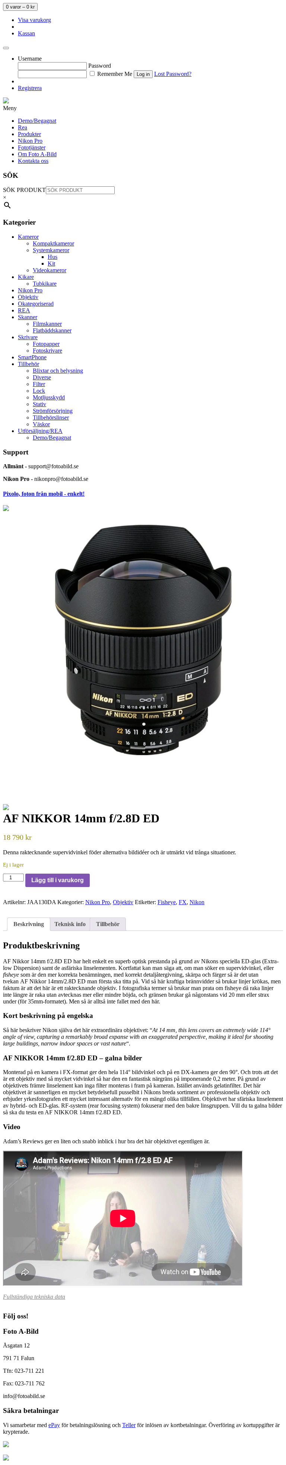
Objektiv (28, 297)
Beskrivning (28, 924)
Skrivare (28, 337)
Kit (51, 263)
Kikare (26, 277)
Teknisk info (70, 924)
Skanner (27, 317)
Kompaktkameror (53, 243)
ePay (54, 1425)
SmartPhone (32, 357)
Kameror (28, 237)
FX (183, 902)
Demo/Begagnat (52, 437)
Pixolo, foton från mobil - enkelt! (44, 494)
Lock (39, 391)
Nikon (197, 902)
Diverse (42, 377)
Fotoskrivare (47, 350)
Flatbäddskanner (52, 330)
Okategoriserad (36, 304)
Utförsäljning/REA (40, 431)
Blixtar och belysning (58, 370)
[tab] (28, 924)
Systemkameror (51, 250)
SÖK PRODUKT (24, 190)
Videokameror (49, 270)
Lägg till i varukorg (57, 880)
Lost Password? (172, 74)
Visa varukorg (34, 20)
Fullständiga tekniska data (34, 1297)
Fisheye (167, 902)
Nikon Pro (30, 290)
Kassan (26, 33)
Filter (39, 384)
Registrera (30, 88)
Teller (129, 1425)
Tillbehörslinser (51, 417)
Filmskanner (47, 324)
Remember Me (114, 74)
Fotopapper (46, 344)
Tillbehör (28, 364)
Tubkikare (45, 283)
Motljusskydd (49, 397)
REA (24, 310)
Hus (52, 257)
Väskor (41, 424)
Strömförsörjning (53, 411)
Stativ (39, 404)
